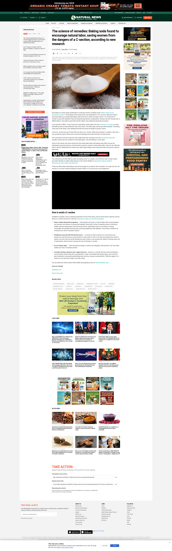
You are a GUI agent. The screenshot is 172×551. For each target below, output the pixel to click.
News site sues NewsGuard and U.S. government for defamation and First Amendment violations (85, 365)
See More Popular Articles (35, 112)
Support (77, 512)
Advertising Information (81, 518)
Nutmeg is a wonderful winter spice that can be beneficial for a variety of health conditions (62, 452)
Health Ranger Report (28, 141)
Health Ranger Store (107, 510)
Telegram (129, 510)
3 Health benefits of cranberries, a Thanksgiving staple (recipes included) (109, 428)
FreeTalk (129, 518)
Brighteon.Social (131, 508)
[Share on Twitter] (61, 53)
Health (58, 27)
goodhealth (61, 58)
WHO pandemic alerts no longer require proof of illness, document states (34, 66)
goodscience (76, 58)
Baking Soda (70, 57)
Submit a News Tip (79, 520)
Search (150, 12)
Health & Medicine (72, 23)
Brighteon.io (130, 506)
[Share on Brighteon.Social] (54, 53)
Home (21, 12)
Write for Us (78, 514)
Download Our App (130, 12)
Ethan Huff (84, 334)
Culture (61, 23)
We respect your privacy (26, 518)
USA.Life (129, 524)
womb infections (111, 58)
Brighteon (27, 12)
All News (104, 508)
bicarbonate (78, 57)
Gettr (128, 516)
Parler (128, 512)
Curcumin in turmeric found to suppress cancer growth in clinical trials (85, 428)
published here (71, 539)
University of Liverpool (106, 124)
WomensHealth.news (102, 262)
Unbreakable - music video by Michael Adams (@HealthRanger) (42, 171)
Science (113, 23)
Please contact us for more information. (62, 491)
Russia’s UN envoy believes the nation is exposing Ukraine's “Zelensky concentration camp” (34, 86)
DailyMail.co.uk (56, 270)
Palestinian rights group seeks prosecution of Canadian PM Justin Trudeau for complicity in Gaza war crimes (109, 339)
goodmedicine (69, 58)
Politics (53, 23)
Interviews (43, 12)
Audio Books (51, 12)
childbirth (54, 58)
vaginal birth (102, 58)
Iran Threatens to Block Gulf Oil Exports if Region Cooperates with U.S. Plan (34, 48)
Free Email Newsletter (80, 510)
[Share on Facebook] (57, 53)
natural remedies (93, 58)
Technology (122, 23)
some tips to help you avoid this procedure (90, 219)
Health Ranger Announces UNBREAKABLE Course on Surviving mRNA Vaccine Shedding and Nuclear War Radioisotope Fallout (41, 161)
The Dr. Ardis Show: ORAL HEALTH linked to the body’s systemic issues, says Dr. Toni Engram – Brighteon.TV (109, 452)
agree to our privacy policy (65, 547)
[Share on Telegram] (65, 53)
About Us (139, 12)
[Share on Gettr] (76, 53)
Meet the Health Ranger (81, 508)
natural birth (84, 58)
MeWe (128, 520)
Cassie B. (108, 334)
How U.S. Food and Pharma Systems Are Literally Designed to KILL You (34, 55)
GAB (128, 522)
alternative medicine (61, 57)
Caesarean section (112, 57)
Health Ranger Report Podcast (109, 512)
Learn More (105, 545)
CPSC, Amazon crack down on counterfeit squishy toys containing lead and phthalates (33, 79)
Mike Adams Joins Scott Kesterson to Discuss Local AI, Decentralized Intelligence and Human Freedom (28, 160)
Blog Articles (105, 518)
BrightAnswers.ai (119, 12)
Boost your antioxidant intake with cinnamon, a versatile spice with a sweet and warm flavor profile (85, 452)
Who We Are (78, 506)
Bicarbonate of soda (88, 57)
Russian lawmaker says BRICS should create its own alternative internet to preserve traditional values (108, 366)
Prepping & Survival (101, 23)
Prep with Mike (35, 12)
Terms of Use (78, 524)
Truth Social (130, 514)
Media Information (79, 516)
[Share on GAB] (69, 53)
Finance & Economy (86, 23)
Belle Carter (61, 334)
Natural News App (106, 514)
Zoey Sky (64, 49)
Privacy (57, 537)
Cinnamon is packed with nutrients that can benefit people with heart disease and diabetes (62, 428)
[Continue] (55, 514)
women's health (56, 60)
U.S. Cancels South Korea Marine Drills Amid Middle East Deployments (34, 72)
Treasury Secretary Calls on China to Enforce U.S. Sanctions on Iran (33, 61)
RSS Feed (104, 520)
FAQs (144, 12)
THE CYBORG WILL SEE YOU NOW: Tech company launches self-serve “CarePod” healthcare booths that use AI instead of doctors (62, 366)
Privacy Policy (78, 522)
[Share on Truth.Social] (73, 53)
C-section (97, 57)
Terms (61, 537)
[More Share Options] (80, 53)
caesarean (103, 57)
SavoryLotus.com (57, 273)
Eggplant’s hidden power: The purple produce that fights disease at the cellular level (33, 94)
